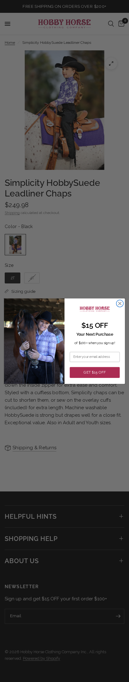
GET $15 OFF (95, 372)
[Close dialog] (119, 303)
